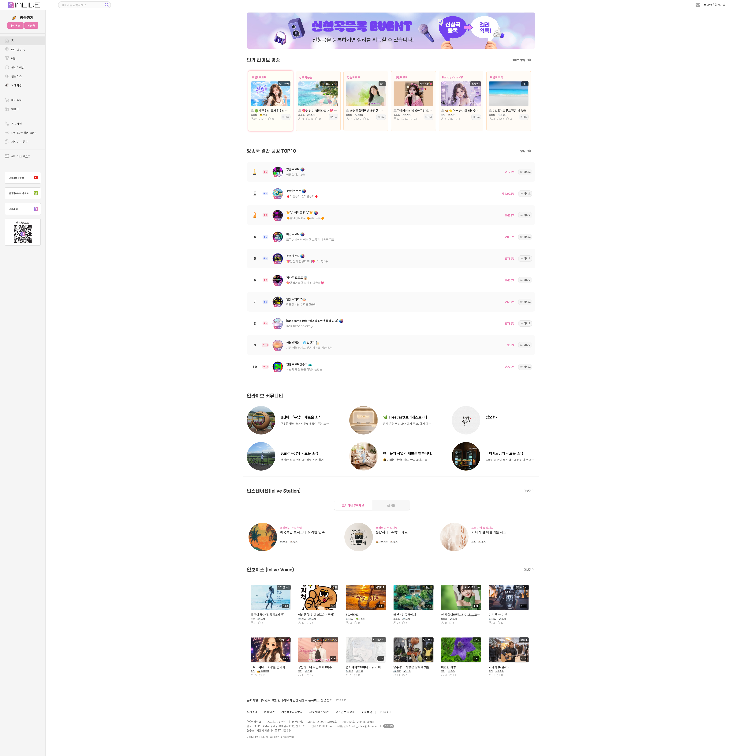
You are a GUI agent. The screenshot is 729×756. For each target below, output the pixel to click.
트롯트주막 (496, 77)
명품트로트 (353, 77)
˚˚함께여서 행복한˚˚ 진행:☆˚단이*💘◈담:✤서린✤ (414, 110)
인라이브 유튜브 (16, 177)
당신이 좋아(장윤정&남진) (267, 614)
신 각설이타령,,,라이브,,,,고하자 (460, 614)
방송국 (31, 25)
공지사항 (252, 700)
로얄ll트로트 (259, 77)
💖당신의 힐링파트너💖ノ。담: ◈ (307, 261)
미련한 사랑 (448, 667)
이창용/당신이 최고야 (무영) (316, 614)
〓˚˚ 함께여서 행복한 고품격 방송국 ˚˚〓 (310, 240)
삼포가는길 (305, 77)
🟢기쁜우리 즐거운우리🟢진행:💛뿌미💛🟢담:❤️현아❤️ (272, 110)
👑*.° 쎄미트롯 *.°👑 (299, 212)
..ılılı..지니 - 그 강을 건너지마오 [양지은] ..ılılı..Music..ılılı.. (270, 667)
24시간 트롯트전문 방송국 (509, 110)
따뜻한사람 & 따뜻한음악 (301, 304)
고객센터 (388, 726)
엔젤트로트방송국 (297, 364)
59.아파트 (352, 614)
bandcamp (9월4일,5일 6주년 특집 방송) (312, 321)
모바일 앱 (13, 208)
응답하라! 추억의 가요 (392, 532)
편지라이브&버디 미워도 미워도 (365, 667)
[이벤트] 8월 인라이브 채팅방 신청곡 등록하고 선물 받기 (297, 700)
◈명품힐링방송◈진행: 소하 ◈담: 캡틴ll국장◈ (367, 110)
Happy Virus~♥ (452, 77)
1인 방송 (15, 25)
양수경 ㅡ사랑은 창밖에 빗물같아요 (413, 667)
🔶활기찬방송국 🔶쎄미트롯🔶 (305, 218)
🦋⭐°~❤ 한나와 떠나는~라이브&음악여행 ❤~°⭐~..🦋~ (462, 110)
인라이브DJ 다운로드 (19, 193)
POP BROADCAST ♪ (299, 326)
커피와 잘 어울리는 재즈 (489, 532)
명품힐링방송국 (295, 175)
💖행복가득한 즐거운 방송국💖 (305, 283)
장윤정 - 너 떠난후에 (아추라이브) (317, 667)
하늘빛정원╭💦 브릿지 (300, 342)
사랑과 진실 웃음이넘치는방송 (304, 369)
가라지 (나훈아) (499, 667)
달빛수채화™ (294, 299)
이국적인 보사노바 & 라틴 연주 (302, 532)
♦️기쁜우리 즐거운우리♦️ (302, 196)
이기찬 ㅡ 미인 (498, 614)
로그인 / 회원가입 (714, 5)
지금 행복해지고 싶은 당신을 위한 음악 (309, 348)
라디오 (285, 116)
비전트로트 (401, 77)
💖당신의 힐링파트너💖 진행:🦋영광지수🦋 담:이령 (319, 110)
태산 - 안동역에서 (404, 614)
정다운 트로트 (294, 278)
